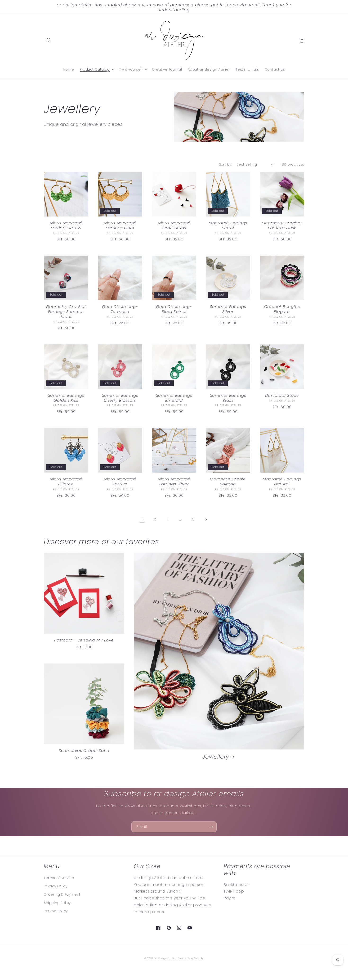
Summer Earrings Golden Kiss (66, 398)
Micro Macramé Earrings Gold (120, 225)
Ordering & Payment (62, 894)
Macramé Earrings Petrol (228, 225)
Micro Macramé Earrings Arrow (66, 225)
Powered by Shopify (191, 958)
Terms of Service (59, 877)
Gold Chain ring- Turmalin (120, 309)
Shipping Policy (57, 902)
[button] (49, 40)
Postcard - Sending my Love (84, 640)
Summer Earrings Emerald (174, 398)
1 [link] (142, 519)
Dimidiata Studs (282, 395)
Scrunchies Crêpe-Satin (84, 750)
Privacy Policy (55, 886)
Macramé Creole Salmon (228, 482)
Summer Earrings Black (228, 398)
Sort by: (225, 164)
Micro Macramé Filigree (66, 482)
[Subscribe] (211, 826)
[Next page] (206, 519)
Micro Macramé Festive (120, 482)
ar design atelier (165, 958)
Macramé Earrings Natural (282, 482)
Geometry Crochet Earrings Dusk (282, 225)
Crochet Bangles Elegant (282, 309)
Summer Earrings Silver (228, 309)
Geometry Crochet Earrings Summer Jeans (66, 311)
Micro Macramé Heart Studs (174, 225)
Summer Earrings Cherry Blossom (120, 398)
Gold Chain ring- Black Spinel (174, 309)
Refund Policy (56, 911)
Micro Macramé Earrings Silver (174, 482)
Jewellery (215, 756)
